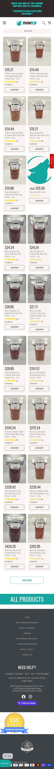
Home (27, 617)
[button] (4, 23)
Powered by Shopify (20, 762)
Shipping (27, 633)
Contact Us (27, 655)
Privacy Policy (27, 649)
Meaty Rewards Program (27, 623)
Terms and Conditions (27, 644)
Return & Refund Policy (27, 639)
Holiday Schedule (27, 628)
